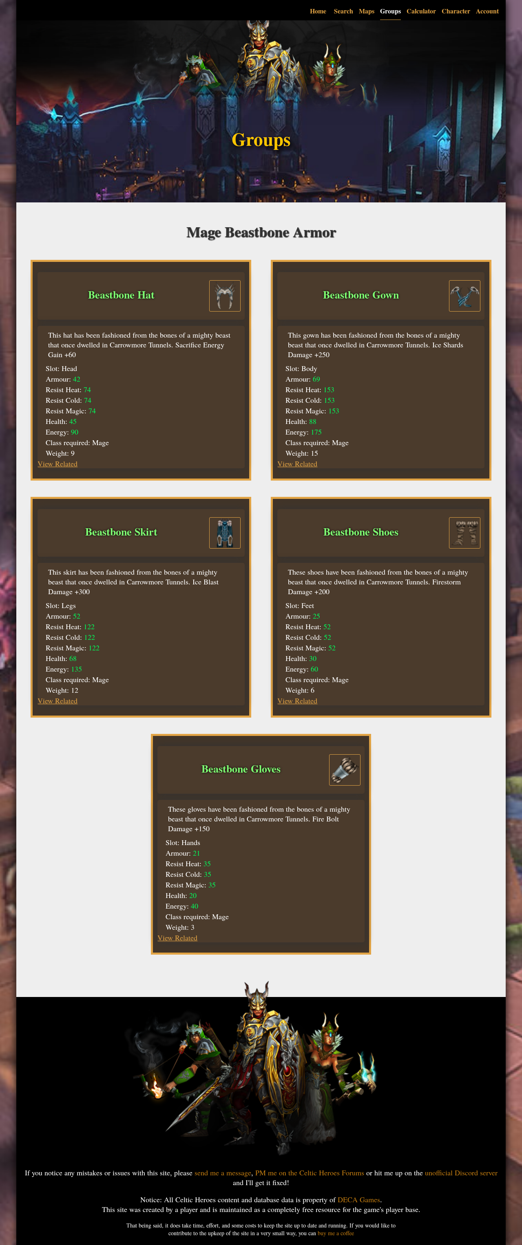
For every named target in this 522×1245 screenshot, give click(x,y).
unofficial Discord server (461, 1172)
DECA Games (359, 1199)
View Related (57, 463)
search (343, 10)
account (487, 10)
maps (366, 10)
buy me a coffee (336, 1233)
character (456, 10)
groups (390, 10)
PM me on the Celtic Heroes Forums (309, 1172)
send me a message (223, 1172)
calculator (421, 10)
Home (318, 10)
